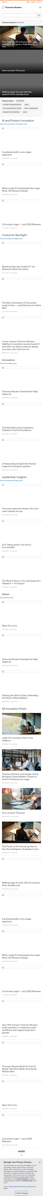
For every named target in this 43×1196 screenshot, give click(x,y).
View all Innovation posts (8, 363)
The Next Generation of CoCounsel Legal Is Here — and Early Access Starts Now (21, 305)
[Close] (40, 1162)
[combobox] (21, 15)
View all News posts (6, 598)
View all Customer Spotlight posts (11, 238)
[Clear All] (35, 15)
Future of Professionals (12, 104)
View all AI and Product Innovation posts (13, 124)
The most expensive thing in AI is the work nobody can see (20, 509)
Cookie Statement (14, 1186)
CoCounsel (20, 101)
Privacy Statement (28, 1186)
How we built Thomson (13, 70)
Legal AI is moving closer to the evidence (17, 739)
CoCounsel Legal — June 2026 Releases (17, 1140)
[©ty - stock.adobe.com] (21, 566)
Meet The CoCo (9, 625)
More (21, 1151)
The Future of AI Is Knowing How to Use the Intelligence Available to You (19, 44)
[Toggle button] (40, 7)
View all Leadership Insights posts (11, 480)
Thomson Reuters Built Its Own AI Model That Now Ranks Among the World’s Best (19, 1069)
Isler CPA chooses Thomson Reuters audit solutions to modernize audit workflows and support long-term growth (20, 1028)
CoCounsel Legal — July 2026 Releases (21, 224)
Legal (27, 104)
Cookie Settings (22, 1179)
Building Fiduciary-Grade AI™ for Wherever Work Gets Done (18, 268)
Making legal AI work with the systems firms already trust (17, 93)
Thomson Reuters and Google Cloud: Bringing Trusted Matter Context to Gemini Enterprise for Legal (20, 777)
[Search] (39, 15)
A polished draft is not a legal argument (16, 153)
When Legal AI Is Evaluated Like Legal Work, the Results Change (21, 189)
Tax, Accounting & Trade (12, 108)
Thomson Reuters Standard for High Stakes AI (20, 392)
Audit (25, 112)
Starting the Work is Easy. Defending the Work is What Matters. (20, 696)
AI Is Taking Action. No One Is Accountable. (16, 546)
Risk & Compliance (31, 108)
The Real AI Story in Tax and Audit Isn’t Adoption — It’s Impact (21, 582)
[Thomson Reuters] (21, 327)
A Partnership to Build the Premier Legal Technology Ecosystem (19, 465)
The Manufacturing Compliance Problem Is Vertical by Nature (18, 429)
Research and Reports (11, 112)
